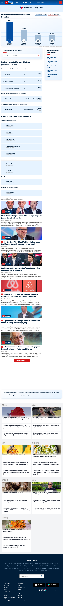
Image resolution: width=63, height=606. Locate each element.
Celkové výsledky (6, 10)
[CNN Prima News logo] (9, 2)
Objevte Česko (39, 2)
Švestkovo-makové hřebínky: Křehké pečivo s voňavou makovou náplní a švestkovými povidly (45, 463)
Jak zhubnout (8, 563)
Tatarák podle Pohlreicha (19, 568)
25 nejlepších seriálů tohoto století (12, 492)
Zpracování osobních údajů (22, 592)
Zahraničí (24, 2)
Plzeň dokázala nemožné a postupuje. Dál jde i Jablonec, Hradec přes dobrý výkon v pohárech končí (16, 426)
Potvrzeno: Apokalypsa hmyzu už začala (13, 454)
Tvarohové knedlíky (21, 570)
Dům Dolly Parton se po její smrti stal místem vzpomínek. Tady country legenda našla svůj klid (15, 538)
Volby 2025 (53, 566)
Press (19, 585)
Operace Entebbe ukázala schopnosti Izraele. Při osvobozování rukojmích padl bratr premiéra (15, 463)
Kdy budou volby (11, 566)
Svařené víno (7, 568)
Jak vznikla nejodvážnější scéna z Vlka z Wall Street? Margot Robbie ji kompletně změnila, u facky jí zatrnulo (16, 509)
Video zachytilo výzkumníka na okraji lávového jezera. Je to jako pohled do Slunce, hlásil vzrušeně (16, 471)
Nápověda (20, 595)
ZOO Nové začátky (22, 566)
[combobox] (21, 55)
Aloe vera (29, 568)
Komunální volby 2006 (52, 75)
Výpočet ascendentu (53, 568)
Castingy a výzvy (21, 587)
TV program (37, 563)
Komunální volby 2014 (52, 66)
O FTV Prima (7, 583)
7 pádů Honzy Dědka (43, 566)
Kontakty (20, 589)
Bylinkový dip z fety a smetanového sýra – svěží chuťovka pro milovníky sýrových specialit (45, 455)
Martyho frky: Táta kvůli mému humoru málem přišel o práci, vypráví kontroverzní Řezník (46, 493)
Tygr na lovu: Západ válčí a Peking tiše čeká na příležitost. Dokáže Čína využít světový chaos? (15, 418)
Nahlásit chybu (7, 600)
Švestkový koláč (43, 570)
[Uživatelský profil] (56, 2)
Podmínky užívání (8, 591)
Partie (51, 563)
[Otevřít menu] (2, 2)
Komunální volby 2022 (52, 57)
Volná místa (6, 585)
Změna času (45, 563)
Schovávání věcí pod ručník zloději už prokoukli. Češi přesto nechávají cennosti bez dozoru (15, 434)
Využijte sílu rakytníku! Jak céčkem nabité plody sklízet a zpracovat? (15, 530)
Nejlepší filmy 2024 (18, 563)
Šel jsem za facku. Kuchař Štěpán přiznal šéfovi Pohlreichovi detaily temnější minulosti (45, 434)
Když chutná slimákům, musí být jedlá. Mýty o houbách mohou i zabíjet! (14, 546)
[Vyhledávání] (54, 2)
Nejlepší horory (29, 563)
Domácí (17, 2)
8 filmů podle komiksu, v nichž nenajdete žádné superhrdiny (15, 501)
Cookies (5, 595)
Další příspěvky (20, 360)
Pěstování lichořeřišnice (40, 568)
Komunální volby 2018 (52, 62)
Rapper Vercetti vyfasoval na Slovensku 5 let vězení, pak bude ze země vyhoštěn (46, 501)
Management (21, 583)
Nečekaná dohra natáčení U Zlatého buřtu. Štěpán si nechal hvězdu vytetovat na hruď (46, 418)
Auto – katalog (32, 566)
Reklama (6, 587)
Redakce (20, 597)
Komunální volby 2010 (52, 71)
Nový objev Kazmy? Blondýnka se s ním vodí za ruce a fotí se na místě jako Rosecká (46, 508)
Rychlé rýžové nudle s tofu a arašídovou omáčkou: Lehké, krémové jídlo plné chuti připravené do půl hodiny (46, 472)
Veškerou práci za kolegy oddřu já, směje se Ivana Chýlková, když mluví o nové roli (46, 426)
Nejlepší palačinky (32, 570)
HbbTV (5, 589)
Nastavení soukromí (22, 600)
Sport (31, 2)
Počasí (56, 563)
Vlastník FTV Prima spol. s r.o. (9, 598)
